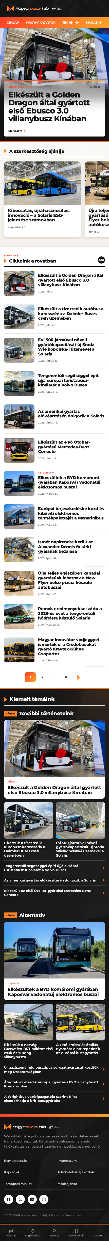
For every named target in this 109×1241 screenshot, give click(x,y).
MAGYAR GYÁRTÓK (41, 22)
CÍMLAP (13, 22)
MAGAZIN (93, 22)
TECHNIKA (70, 22)
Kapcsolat (11, 1172)
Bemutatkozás (15, 1161)
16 (66, 677)
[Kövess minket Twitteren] (20, 1199)
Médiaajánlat (67, 1184)
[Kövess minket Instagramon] (43, 1199)
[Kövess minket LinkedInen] (32, 1199)
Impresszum (67, 1161)
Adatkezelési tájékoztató (76, 1172)
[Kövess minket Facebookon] (8, 1199)
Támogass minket (18, 1184)
